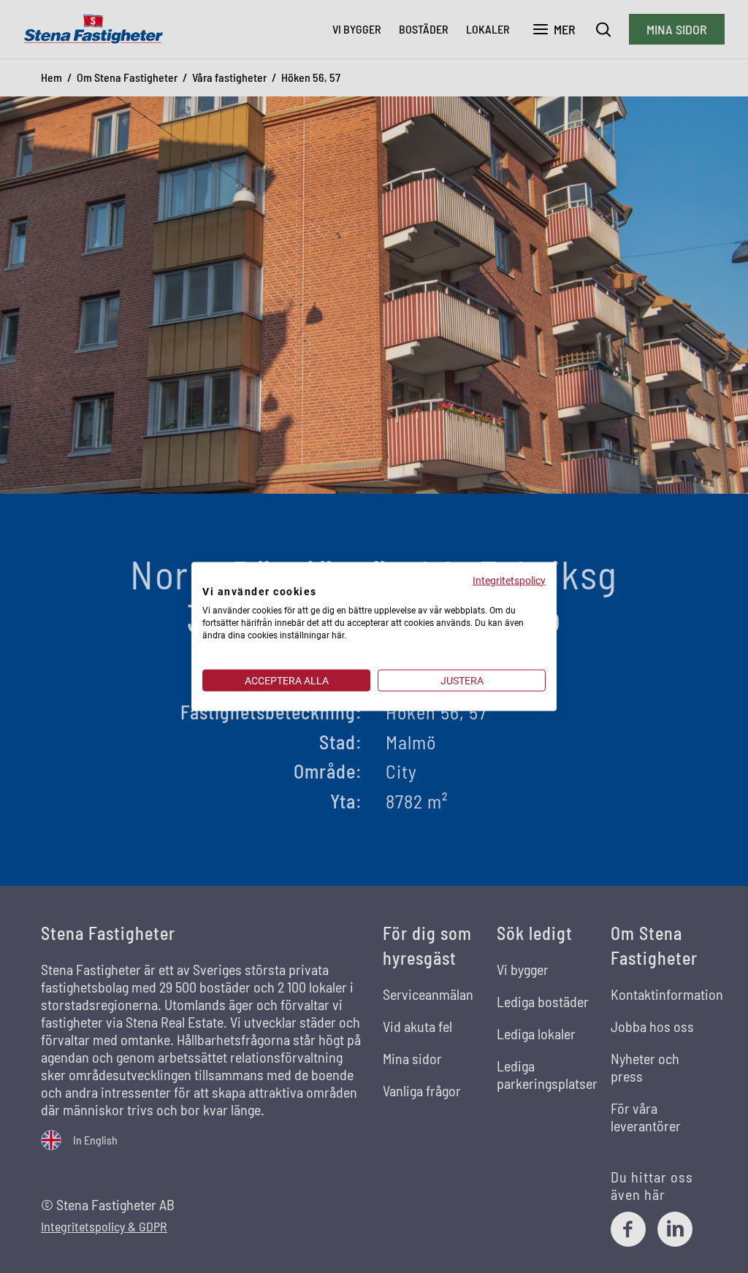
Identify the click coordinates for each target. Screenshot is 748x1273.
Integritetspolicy (509, 580)
